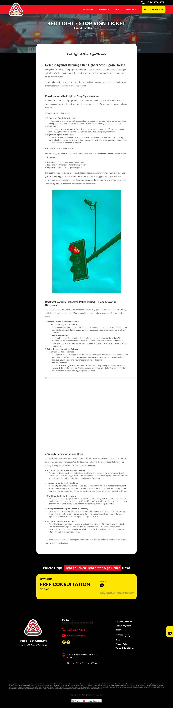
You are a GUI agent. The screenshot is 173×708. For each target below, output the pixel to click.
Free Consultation (153, 9)
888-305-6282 (76, 635)
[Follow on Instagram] (64, 642)
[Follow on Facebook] (68, 642)
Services (130, 9)
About (118, 9)
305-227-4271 (155, 2)
